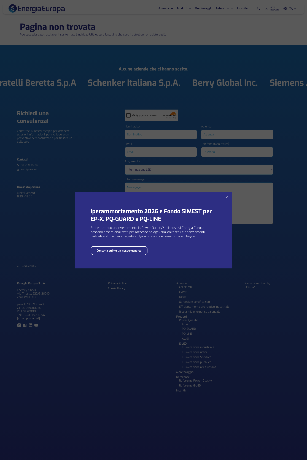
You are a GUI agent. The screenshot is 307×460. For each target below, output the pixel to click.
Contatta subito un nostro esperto (119, 250)
